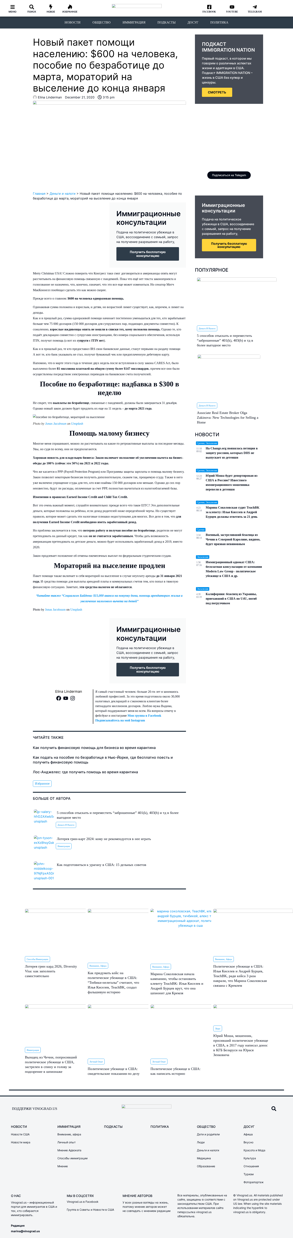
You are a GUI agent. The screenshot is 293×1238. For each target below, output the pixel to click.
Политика (219, 22)
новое (51, 11)
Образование (206, 1166)
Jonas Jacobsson (55, 423)
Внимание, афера (97, 966)
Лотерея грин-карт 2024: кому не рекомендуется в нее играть (104, 839)
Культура (250, 1158)
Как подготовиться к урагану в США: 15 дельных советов (101, 865)
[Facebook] (58, 698)
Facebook (209, 11)
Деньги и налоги (63, 194)
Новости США (20, 1134)
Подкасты (166, 22)
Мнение (62, 1166)
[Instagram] (72, 698)
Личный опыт (96, 1061)
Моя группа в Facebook (144, 715)
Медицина (204, 1158)
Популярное (211, 270)
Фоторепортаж (254, 1182)
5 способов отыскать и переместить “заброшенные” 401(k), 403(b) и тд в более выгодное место (225, 340)
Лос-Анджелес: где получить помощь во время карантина (85, 772)
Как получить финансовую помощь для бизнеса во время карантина (94, 748)
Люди (217, 1028)
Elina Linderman (68, 691)
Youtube (232, 11)
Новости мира (20, 1142)
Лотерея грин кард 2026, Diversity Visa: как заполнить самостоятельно (51, 971)
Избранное (69, 11)
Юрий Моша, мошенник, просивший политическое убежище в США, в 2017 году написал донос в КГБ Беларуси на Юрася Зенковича (240, 1045)
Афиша (248, 1134)
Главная (39, 194)
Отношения (251, 1166)
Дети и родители (208, 1134)
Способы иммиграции (37, 959)
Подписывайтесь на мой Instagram (120, 720)
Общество (101, 22)
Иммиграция (134, 22)
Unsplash (77, 423)
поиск (31, 11)
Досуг (193, 22)
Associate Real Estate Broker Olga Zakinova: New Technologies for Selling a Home (227, 417)
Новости (73, 22)
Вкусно (248, 1142)
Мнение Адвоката (69, 1150)
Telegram (255, 11)
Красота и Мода (254, 1150)
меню (13, 11)
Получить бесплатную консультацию (229, 245)
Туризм (249, 1174)
